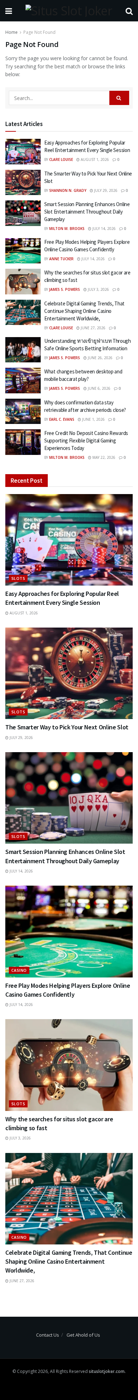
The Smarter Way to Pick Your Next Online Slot (66, 727)
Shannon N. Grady (67, 190)
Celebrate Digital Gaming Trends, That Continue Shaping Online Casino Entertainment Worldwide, (84, 311)
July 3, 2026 (98, 289)
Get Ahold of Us (83, 1335)
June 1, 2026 (93, 419)
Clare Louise (61, 159)
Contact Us (47, 1335)
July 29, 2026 (105, 190)
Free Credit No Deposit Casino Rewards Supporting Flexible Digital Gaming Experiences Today (86, 440)
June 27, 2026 (92, 327)
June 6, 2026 (98, 388)
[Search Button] (119, 98)
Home (11, 32)
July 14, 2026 (103, 228)
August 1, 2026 (94, 159)
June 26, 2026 (100, 357)
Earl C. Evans (61, 419)
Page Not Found (39, 32)
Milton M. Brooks (67, 228)
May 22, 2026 (103, 457)
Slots (18, 578)
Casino (19, 970)
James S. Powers (64, 289)
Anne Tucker (61, 258)
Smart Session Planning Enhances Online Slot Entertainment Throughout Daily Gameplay (87, 211)
